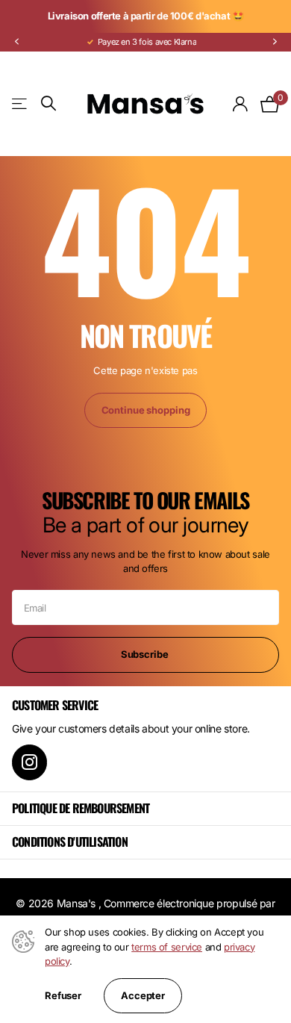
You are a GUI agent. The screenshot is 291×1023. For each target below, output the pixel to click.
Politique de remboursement (80, 808)
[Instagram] (29, 762)
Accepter (143, 995)
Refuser (63, 995)
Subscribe (146, 654)
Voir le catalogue (20, 103)
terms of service (166, 947)
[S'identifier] (240, 104)
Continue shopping (145, 410)
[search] (48, 103)
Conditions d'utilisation (70, 842)
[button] (16, 42)
